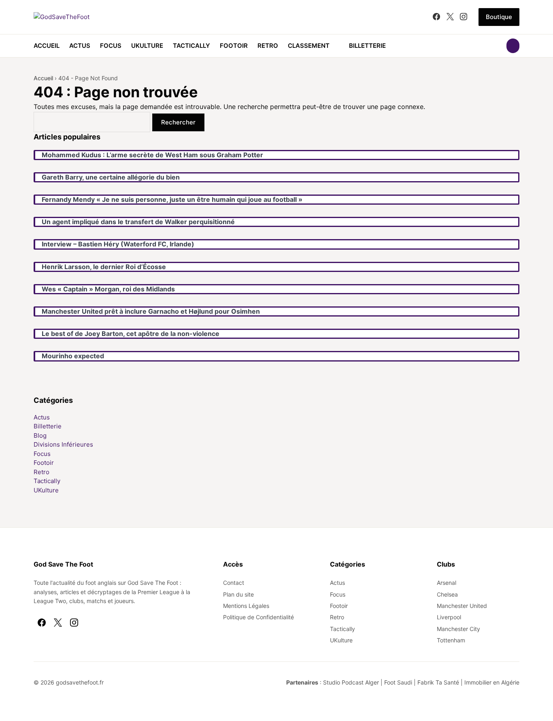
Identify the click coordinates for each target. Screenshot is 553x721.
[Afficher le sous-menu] (334, 46)
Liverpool (449, 617)
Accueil (47, 45)
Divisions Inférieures (63, 444)
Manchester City (458, 628)
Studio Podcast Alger (351, 682)
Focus (110, 45)
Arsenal (446, 582)
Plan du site (238, 594)
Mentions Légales (246, 605)
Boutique (499, 17)
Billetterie (367, 45)
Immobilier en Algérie (491, 682)
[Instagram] (463, 17)
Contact (233, 582)
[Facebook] (436, 17)
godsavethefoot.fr (80, 682)
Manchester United (462, 605)
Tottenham (451, 640)
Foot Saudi (398, 682)
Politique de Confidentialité (258, 617)
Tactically (191, 45)
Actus (79, 45)
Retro (267, 45)
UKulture (147, 45)
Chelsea (447, 594)
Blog (40, 435)
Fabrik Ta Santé (438, 682)
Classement (309, 45)
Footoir (234, 45)
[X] (450, 17)
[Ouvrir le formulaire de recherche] (512, 46)
